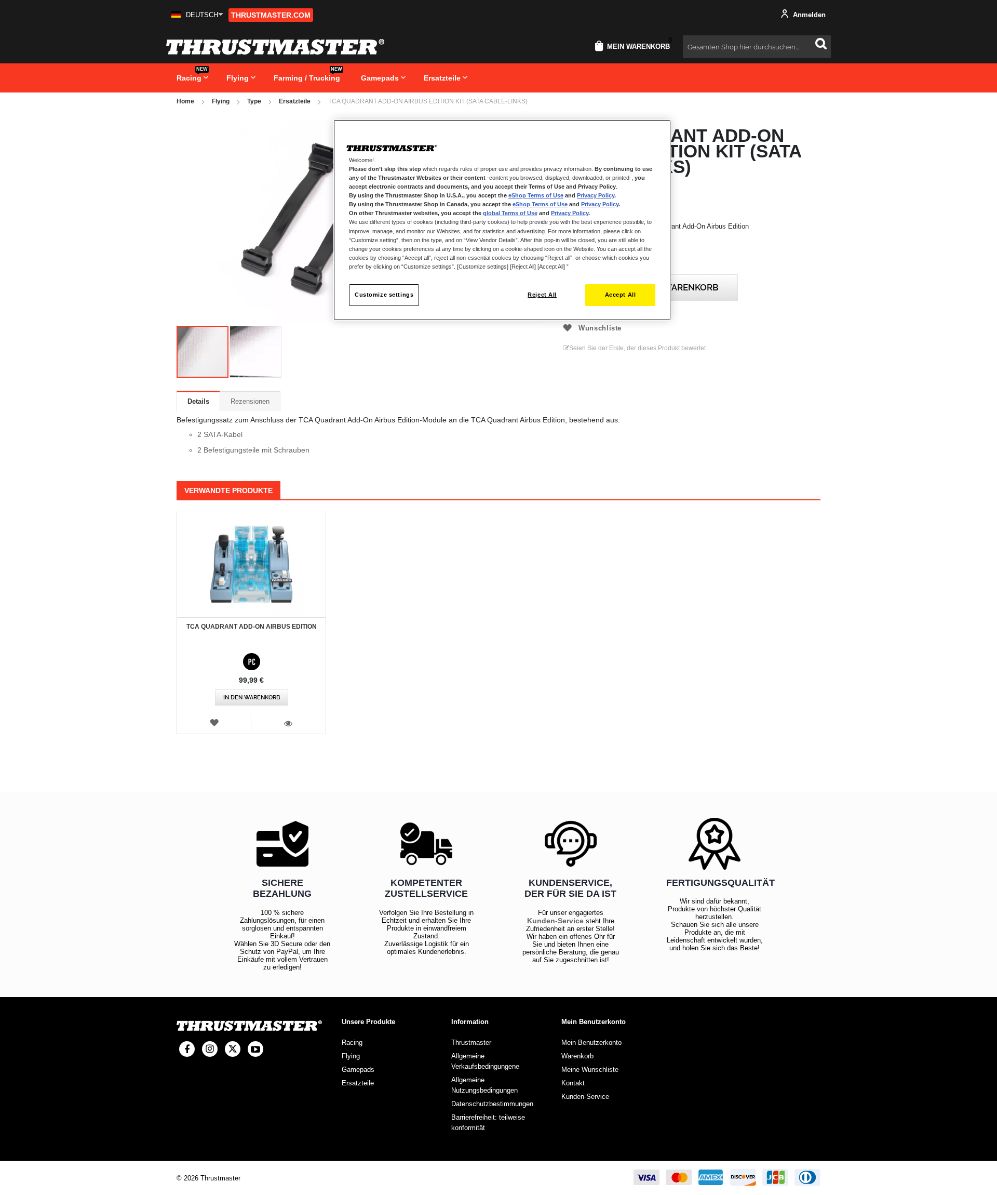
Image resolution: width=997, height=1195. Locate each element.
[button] (197, 14)
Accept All (620, 294)
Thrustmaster (471, 1042)
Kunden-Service (555, 921)
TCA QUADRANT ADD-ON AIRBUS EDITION (251, 626)
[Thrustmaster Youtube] (255, 1049)
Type (254, 101)
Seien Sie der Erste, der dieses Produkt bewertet (637, 348)
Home (185, 101)
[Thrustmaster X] (232, 1049)
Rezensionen (250, 401)
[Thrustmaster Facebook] (187, 1049)
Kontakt (573, 1083)
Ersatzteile (295, 101)
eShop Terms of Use (535, 195)
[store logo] (275, 47)
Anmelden (808, 15)
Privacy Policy (595, 195)
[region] (502, 220)
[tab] (198, 401)
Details (198, 401)
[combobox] (757, 46)
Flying (221, 101)
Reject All (542, 294)
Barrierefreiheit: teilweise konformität (488, 1122)
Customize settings (384, 294)
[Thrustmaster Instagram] (210, 1049)
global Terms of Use (510, 213)
